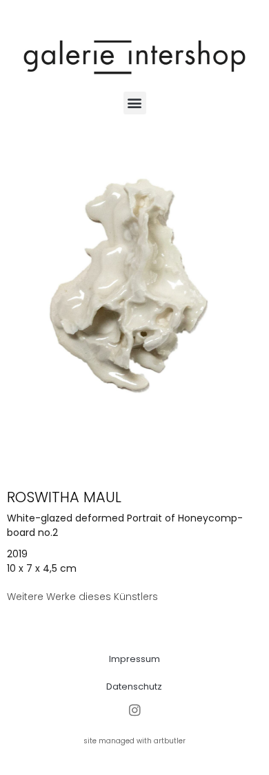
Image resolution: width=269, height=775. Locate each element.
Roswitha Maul (64, 497)
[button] (134, 103)
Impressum (134, 658)
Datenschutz (134, 686)
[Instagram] (135, 710)
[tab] (82, 597)
